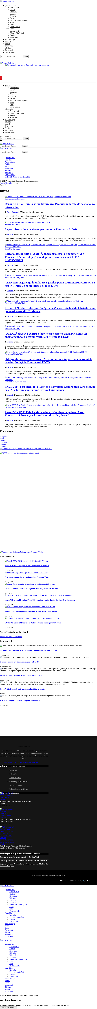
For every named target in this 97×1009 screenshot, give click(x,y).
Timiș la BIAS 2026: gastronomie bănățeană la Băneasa (27, 566)
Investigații (9, 50)
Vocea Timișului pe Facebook (11, 637)
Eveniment (9, 46)
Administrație (10, 39)
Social (7, 44)
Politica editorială (15, 778)
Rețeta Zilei (14, 37)
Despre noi (13, 770)
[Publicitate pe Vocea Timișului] (48, 69)
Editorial (13, 16)
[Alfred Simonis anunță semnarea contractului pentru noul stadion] (30, 607)
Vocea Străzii (10, 52)
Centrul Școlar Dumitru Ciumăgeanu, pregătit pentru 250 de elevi (31, 589)
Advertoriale (14, 8)
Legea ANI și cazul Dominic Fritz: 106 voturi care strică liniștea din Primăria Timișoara (40, 600)
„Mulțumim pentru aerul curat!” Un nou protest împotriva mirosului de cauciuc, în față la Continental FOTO (48, 361)
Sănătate (8, 48)
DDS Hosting (64, 881)
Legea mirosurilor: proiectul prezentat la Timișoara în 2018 (41, 229)
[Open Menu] (1, 78)
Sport (12, 22)
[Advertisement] (17, 721)
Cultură (12, 10)
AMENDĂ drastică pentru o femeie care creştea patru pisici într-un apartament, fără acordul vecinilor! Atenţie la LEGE (46, 335)
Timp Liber (9, 29)
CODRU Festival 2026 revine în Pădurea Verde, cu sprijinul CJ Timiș (33, 623)
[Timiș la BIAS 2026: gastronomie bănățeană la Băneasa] (26, 561)
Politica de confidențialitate (18, 789)
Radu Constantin (13, 212)
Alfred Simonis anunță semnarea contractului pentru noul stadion (31, 611)
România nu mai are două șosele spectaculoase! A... (20, 662)
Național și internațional (19, 20)
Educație (13, 14)
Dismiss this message (8, 1008)
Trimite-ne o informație (17, 766)
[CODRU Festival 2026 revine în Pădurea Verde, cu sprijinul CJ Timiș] (32, 618)
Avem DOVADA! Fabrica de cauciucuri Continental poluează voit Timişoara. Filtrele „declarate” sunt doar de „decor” (44, 414)
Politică (8, 42)
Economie (13, 12)
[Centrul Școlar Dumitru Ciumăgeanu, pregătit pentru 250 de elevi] (30, 584)
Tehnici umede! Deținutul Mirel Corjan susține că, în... (22, 675)
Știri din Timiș (10, 5)
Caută (26, 56)
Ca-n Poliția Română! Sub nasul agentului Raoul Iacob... (23, 689)
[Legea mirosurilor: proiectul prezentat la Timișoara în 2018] (27, 222)
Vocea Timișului (6, 183)
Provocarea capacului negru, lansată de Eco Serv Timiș (27, 577)
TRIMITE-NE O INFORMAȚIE (17, 177)
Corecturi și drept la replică (18, 781)
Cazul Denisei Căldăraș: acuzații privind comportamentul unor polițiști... (29, 650)
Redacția (10, 234)
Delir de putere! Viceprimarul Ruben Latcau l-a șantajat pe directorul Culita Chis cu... (16, 847)
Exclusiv (13, 18)
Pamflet (12, 35)
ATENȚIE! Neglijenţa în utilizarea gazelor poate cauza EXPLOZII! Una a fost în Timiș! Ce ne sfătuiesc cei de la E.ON (50, 284)
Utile (11, 25)
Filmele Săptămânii (17, 33)
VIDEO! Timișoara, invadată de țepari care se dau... (21, 700)
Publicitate (13, 774)
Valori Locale (15, 27)
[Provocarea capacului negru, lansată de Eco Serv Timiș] (26, 573)
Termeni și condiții (15, 785)
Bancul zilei (14, 31)
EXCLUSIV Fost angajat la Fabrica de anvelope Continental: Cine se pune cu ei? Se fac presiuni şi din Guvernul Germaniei (50, 388)
